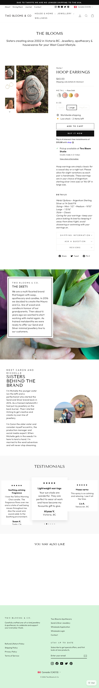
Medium (83, 107)
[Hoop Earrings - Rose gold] (20, 591)
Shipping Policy (11, 648)
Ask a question (75, 241)
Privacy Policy (11, 652)
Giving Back (18, 7)
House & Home (44, 13)
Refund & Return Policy (14, 644)
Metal (65, 90)
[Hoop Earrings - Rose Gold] (13, 591)
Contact (37, 7)
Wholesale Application (60, 627)
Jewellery (64, 13)
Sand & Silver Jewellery (60, 623)
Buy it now (75, 133)
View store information (69, 159)
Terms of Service (12, 656)
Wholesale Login (58, 631)
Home (58, 68)
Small (61, 107)
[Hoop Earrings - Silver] (10, 591)
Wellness (41, 18)
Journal (28, 7)
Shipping (60, 82)
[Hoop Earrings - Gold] (16, 591)
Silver (59, 95)
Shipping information (75, 235)
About (7, 7)
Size (59, 103)
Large (72, 107)
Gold (70, 95)
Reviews (75, 247)
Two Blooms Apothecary (61, 619)
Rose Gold (65, 95)
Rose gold (76, 95)
